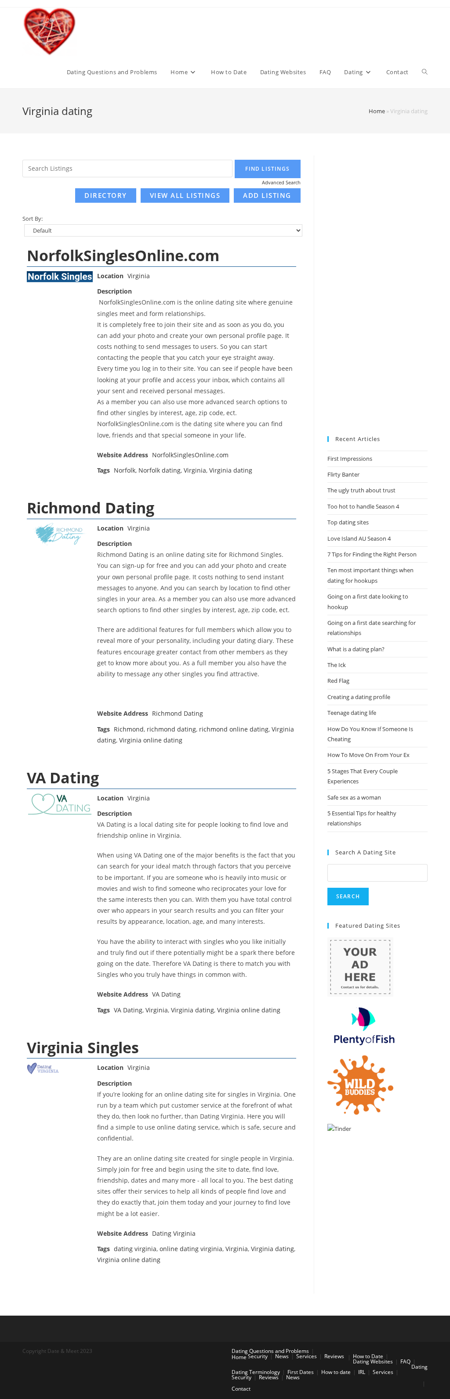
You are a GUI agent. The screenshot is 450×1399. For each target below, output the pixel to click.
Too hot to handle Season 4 (363, 506)
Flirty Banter (343, 474)
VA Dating (63, 778)
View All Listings (185, 195)
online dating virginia (191, 1249)
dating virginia (135, 1249)
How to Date (368, 1356)
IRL (361, 1372)
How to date (336, 1372)
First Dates (300, 1372)
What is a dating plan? (356, 649)
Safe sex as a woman (354, 797)
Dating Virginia (174, 1233)
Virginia (138, 276)
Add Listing (267, 195)
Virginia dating (230, 470)
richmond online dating (234, 729)
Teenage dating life (351, 713)
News (282, 1356)
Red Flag (338, 681)
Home (377, 111)
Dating (419, 1366)
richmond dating (171, 729)
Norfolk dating (159, 470)
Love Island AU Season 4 (359, 538)
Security (258, 1356)
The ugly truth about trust (361, 490)
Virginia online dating (150, 740)
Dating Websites (373, 1361)
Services (306, 1356)
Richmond (129, 729)
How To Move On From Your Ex (368, 755)
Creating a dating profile (358, 697)
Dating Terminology (256, 1372)
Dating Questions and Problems (270, 1351)
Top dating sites (348, 522)
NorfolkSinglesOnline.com (123, 255)
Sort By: (32, 218)
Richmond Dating (90, 508)
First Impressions (349, 459)
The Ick (336, 665)
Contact (241, 1388)
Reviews (334, 1356)
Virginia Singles (83, 1047)
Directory (105, 195)
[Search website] (424, 72)
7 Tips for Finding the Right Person (372, 554)
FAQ (405, 1361)
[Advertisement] (377, 287)
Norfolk (124, 470)
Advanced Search (281, 182)
